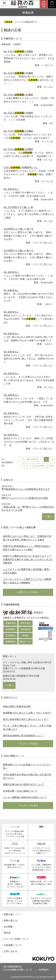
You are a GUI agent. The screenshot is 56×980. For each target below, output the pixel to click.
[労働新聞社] (18, 612)
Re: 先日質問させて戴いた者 (18, 207)
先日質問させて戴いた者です (19, 228)
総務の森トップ (12, 914)
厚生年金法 (26, 623)
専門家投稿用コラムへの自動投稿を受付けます (25, 489)
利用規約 (43, 969)
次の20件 (39, 465)
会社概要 (8, 926)
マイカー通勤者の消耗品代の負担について (25, 797)
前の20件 (31, 459)
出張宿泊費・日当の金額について (20, 790)
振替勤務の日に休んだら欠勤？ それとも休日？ (27, 712)
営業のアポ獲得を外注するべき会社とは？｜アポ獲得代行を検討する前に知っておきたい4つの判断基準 (28, 559)
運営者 (7, 932)
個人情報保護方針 (13, 966)
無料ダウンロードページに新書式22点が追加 (24, 498)
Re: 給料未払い (11, 189)
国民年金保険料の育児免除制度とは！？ (23, 735)
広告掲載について (13, 945)
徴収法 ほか (26, 641)
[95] (51, 465)
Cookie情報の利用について (18, 969)
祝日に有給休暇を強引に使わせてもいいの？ (26, 719)
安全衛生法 (26, 629)
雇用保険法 (10, 629)
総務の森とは (10, 920)
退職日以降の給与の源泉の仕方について (23, 784)
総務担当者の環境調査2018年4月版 (21, 675)
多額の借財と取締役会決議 (16, 706)
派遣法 (26, 635)
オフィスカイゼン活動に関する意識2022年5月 (27, 662)
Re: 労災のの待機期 (18, 51)
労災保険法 (10, 635)
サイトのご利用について (16, 938)
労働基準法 (10, 623)
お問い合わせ (10, 951)
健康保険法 (10, 641)
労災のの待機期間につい (21, 167)
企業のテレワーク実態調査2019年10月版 (24, 668)
